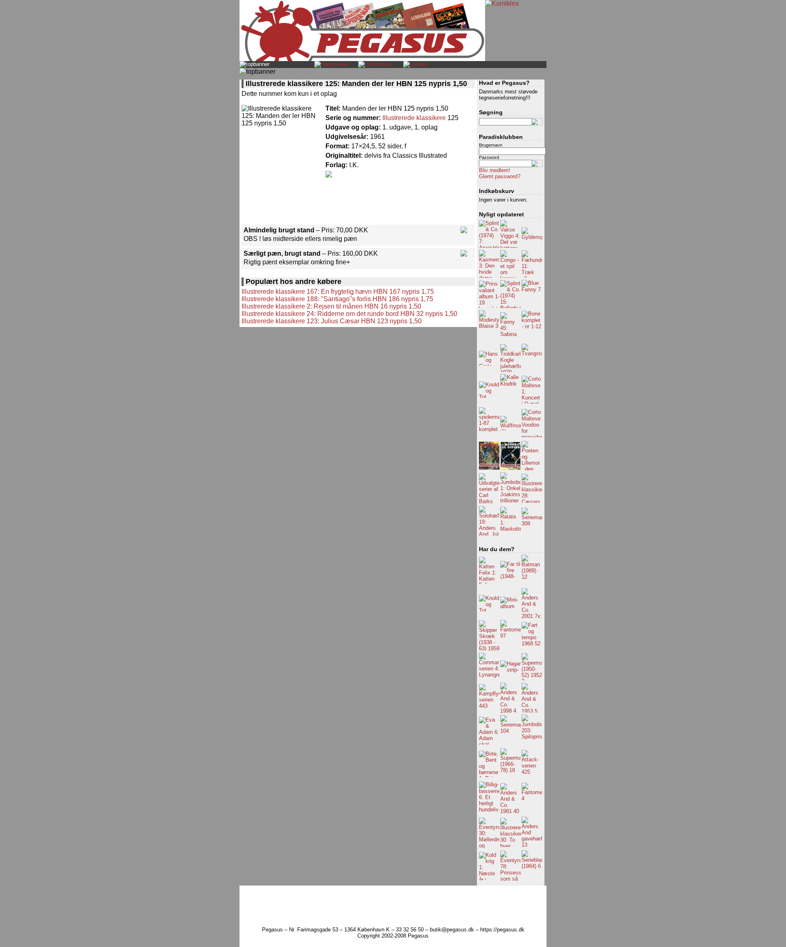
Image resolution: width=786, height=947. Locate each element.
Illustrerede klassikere (414, 117)
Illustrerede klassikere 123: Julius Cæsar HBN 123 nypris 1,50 (332, 321)
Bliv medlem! (494, 170)
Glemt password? (499, 176)
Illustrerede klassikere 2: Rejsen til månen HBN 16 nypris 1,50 (331, 306)
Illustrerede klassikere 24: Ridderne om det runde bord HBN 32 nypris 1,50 (349, 313)
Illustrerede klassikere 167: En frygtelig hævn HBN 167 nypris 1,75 (338, 291)
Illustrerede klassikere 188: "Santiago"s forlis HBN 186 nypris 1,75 (337, 298)
